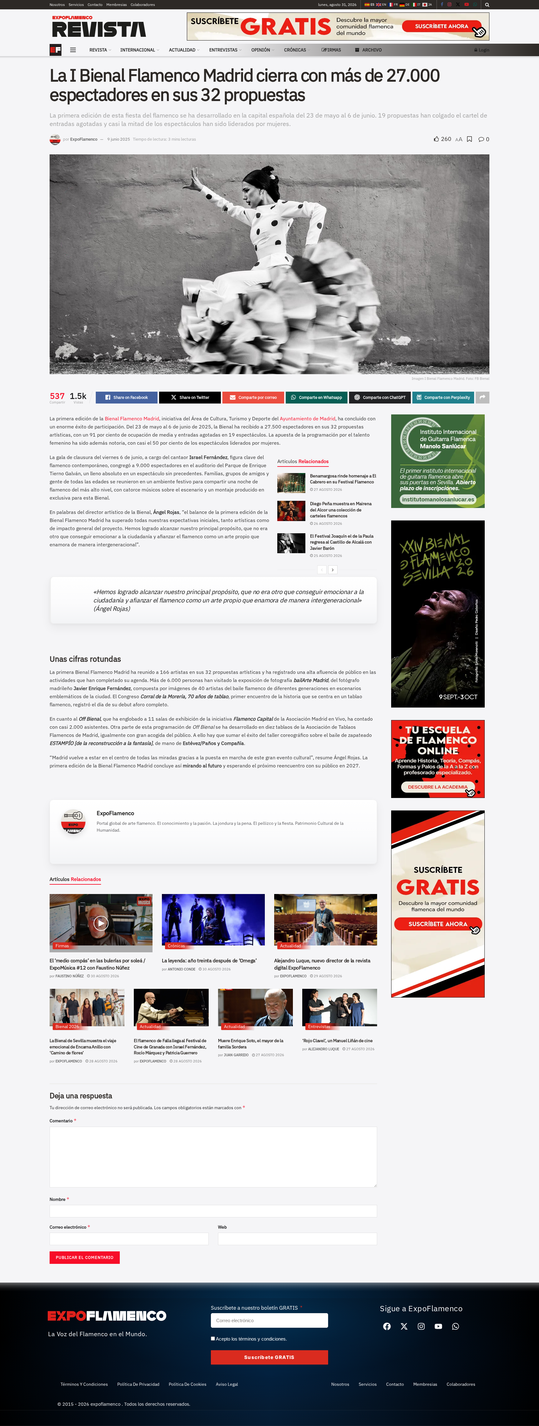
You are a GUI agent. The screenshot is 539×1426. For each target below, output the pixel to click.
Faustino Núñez (70, 976)
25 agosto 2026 (327, 555)
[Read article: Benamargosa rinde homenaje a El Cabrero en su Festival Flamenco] (291, 483)
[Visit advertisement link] (338, 26)
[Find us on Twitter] (458, 4)
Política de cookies (187, 1384)
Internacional (137, 50)
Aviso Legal (227, 1384)
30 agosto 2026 (104, 976)
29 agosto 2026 (327, 976)
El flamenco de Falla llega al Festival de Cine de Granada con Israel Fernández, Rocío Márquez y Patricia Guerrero (170, 1047)
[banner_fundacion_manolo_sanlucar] (438, 460)
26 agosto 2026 (327, 523)
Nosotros (57, 4)
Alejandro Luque (323, 1049)
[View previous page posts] (322, 569)
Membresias (116, 4)
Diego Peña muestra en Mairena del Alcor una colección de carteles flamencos (340, 510)
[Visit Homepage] (111, 26)
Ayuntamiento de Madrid (307, 418)
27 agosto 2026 (327, 489)
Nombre (60, 1199)
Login (483, 50)
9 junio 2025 (118, 139)
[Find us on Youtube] (466, 4)
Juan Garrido (236, 1055)
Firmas (333, 50)
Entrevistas (223, 50)
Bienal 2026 (67, 1026)
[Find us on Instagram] (449, 4)
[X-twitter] (404, 1326)
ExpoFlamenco (83, 139)
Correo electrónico (70, 1227)
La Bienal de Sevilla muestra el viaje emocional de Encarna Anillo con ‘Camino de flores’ (83, 1047)
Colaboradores (143, 4)
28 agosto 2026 (103, 1061)
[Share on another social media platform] (482, 398)
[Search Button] (487, 4)
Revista (98, 50)
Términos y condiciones (84, 1384)
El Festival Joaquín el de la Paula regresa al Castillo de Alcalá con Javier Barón (341, 542)
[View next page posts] (332, 569)
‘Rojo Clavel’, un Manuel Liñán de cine (337, 1040)
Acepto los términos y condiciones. (251, 1338)
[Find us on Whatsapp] (475, 4)
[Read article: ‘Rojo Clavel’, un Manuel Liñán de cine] (339, 1007)
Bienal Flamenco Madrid (132, 418)
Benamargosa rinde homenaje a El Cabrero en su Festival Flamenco (343, 479)
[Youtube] (438, 1326)
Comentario (63, 1121)
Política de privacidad (138, 1384)
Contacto (95, 4)
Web (222, 1227)
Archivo (372, 50)
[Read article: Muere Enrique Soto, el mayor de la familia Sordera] (255, 1007)
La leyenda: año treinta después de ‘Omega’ (209, 960)
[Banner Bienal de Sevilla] (438, 613)
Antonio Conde (181, 969)
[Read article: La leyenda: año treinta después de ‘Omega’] (213, 919)
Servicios (76, 4)
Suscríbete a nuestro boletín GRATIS (255, 1307)
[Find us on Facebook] (442, 4)
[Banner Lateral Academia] (438, 758)
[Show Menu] (73, 50)
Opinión (260, 50)
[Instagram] (421, 1326)
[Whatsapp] (456, 1326)
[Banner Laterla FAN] (438, 903)
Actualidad (182, 50)
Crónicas (295, 50)
